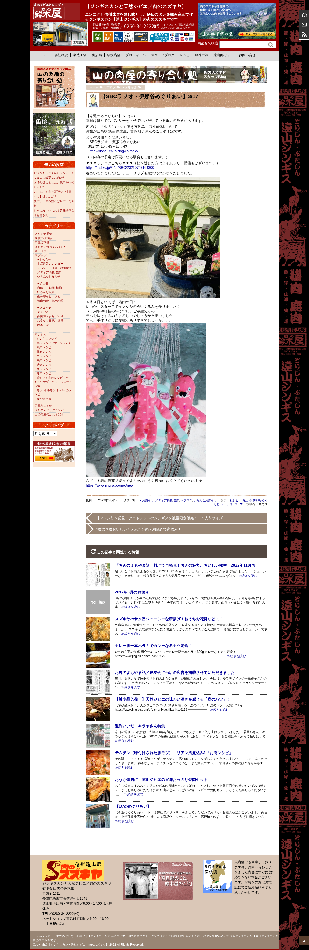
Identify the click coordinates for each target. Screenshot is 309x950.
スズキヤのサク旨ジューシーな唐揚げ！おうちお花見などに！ (169, 619)
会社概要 (61, 55)
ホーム (304, 15)
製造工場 (80, 55)
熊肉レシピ (44, 373)
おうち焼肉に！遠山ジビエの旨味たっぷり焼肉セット (161, 780)
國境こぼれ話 (43, 238)
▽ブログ (186, 500)
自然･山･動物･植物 (49, 287)
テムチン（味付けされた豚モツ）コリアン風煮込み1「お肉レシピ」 (174, 753)
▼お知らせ (146, 500)
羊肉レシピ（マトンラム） (54, 343)
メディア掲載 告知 (167, 500)
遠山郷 (247, 500)
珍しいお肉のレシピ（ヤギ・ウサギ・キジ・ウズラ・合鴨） (53, 382)
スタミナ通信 (43, 233)
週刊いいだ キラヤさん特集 (140, 726)
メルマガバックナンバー (51, 410)
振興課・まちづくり (50, 316)
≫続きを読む (246, 576)
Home (44, 55)
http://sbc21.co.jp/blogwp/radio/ (114, 151)
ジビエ (238, 504)
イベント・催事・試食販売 (54, 268)
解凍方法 (201, 55)
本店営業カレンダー (50, 263)
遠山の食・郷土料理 (50, 301)
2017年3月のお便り (132, 592)
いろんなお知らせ (205, 500)
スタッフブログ (163, 55)
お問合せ (304, 24)
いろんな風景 (46, 292)
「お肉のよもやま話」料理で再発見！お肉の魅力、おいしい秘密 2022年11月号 (185, 565)
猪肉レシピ (44, 364)
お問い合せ (247, 55)
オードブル (42, 251)
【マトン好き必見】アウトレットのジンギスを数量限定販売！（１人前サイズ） (161, 518)
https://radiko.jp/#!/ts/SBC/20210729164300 (120, 167)
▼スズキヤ (44, 308)
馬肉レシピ (44, 360)
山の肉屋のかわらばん (49, 414)
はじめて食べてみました (51, 246)
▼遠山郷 (42, 283)
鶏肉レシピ (44, 347)
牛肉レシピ (44, 356)
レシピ (185, 55)
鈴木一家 (43, 325)
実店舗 (97, 55)
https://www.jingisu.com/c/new (109, 485)
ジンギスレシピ (47, 338)
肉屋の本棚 (42, 242)
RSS (304, 34)
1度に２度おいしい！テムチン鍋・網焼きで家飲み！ (138, 529)
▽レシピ (40, 334)
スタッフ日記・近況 (50, 320)
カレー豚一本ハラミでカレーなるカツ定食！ (153, 646)
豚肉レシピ (44, 351)
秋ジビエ (235, 500)
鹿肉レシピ (44, 369)
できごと (43, 312)
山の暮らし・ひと (48, 296)
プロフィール (136, 55)
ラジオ (228, 504)
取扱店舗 (113, 55)
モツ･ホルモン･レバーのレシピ (52, 392)
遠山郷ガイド (223, 55)
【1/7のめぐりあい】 (133, 806)
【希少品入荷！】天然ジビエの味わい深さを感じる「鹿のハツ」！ (173, 699)
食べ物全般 (44, 398)
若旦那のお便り (45, 405)
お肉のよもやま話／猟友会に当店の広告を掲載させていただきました (175, 672)
